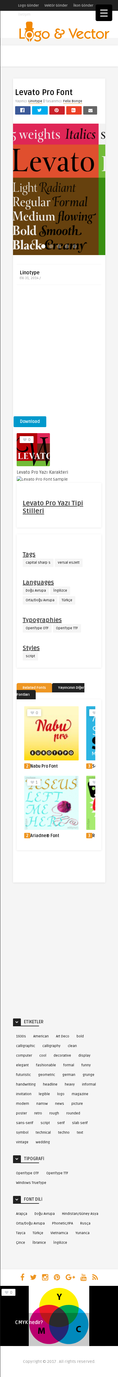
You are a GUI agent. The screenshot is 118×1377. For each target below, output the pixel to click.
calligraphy (51, 1046)
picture (77, 1103)
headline (50, 1084)
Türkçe (67, 600)
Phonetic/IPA (62, 1223)
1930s (21, 1036)
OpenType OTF (37, 628)
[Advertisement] (59, 352)
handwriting (26, 1084)
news (59, 1103)
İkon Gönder (83, 5)
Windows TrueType (31, 1183)
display (84, 1055)
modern (22, 1103)
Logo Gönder (28, 5)
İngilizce (60, 590)
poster (21, 1113)
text (80, 1132)
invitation (23, 1094)
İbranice (39, 1242)
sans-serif (24, 1123)
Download (30, 421)
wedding (43, 1142)
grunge (88, 1075)
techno (64, 1132)
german (68, 1075)
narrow (42, 1103)
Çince (20, 1242)
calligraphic (25, 1046)
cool (42, 1055)
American (41, 1036)
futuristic (23, 1075)
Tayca (20, 1233)
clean (72, 1046)
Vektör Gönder (55, 5)
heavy (70, 1084)
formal (68, 1065)
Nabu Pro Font (44, 766)
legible (44, 1094)
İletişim (24, 14)
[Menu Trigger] (104, 13)
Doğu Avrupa (36, 590)
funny (86, 1065)
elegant (22, 1065)
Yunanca (82, 1233)
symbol (22, 1132)
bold (80, 1036)
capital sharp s (38, 562)
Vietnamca (59, 1233)
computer (24, 1055)
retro (38, 1113)
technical (43, 1132)
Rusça (85, 1223)
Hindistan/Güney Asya (80, 1214)
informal (89, 1084)
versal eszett (69, 562)
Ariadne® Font (44, 835)
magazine (80, 1094)
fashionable (46, 1065)
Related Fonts (34, 687)
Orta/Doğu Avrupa (40, 600)
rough (54, 1113)
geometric (46, 1075)
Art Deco (62, 1036)
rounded (73, 1113)
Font (20, 1330)
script (30, 656)
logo (60, 1094)
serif (61, 1123)
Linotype (35, 101)
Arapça (21, 1214)
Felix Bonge (72, 101)
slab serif (80, 1123)
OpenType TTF (67, 628)
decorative (62, 1055)
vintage (22, 1142)
